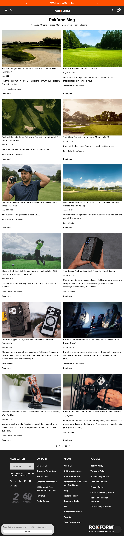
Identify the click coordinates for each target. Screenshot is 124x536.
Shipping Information (47, 481)
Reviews (41, 496)
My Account (42, 476)
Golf (58, 25)
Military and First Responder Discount (46, 489)
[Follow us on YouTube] (30, 481)
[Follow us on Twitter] (15, 481)
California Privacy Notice (102, 492)
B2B (65, 506)
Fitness (51, 25)
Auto (36, 25)
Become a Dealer (72, 501)
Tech (76, 25)
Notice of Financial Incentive (99, 499)
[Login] (113, 10)
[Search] (11, 10)
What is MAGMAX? (73, 511)
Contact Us (42, 466)
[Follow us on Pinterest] (25, 481)
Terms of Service (98, 481)
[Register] (30, 466)
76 (66, 446)
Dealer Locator (71, 496)
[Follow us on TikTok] (11, 486)
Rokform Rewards (72, 476)
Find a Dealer (43, 501)
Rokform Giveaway (73, 471)
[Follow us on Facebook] (11, 481)
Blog (66, 490)
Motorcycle (67, 25)
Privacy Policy (97, 487)
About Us (68, 466)
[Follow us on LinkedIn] (15, 486)
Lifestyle (83, 25)
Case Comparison (72, 522)
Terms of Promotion (46, 471)
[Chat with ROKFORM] (117, 529)
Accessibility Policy (99, 476)
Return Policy (96, 466)
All (32, 25)
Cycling (43, 25)
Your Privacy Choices (100, 506)
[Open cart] (118, 10)
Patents (67, 517)
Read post (6, 93)
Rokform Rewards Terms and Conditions (75, 483)
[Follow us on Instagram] (20, 481)
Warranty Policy (98, 471)
